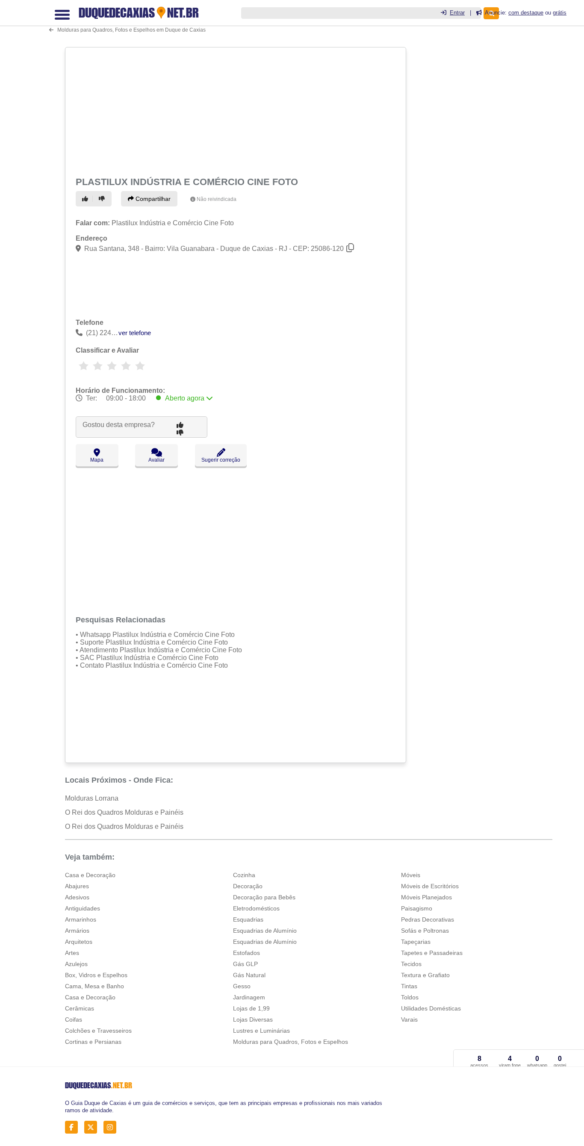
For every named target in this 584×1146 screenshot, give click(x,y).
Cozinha (244, 875)
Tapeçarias (416, 941)
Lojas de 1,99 (251, 1008)
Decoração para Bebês (264, 897)
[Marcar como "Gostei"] (86, 199)
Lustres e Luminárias (261, 1030)
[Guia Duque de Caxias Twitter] (93, 1127)
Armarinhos (80, 919)
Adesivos (77, 897)
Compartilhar (152, 198)
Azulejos (76, 963)
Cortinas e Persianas (93, 1041)
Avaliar (156, 460)
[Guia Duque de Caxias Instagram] (112, 1127)
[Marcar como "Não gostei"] (103, 199)
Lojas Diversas (253, 1019)
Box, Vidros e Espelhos (96, 975)
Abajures (77, 886)
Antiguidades (82, 908)
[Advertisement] (235, 110)
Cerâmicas (79, 1008)
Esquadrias (248, 919)
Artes (72, 952)
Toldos (410, 997)
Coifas (73, 1019)
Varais (409, 1019)
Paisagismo (416, 908)
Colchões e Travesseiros (98, 1030)
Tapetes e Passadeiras (432, 952)
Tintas (409, 986)
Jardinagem (249, 997)
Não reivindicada (216, 199)
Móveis (410, 875)
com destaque (525, 12)
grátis (559, 12)
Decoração (248, 886)
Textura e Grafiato (425, 975)
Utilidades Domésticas (431, 1008)
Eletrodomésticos (256, 908)
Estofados (246, 952)
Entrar (457, 12)
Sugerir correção (220, 460)
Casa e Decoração (90, 875)
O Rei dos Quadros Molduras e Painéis (124, 812)
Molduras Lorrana (91, 798)
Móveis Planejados (426, 897)
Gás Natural (249, 975)
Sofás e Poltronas (425, 930)
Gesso (242, 986)
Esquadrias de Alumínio (265, 930)
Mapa (96, 460)
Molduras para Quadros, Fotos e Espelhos (290, 1041)
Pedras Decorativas (427, 919)
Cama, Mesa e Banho (94, 986)
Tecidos (411, 963)
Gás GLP (245, 963)
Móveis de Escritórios (430, 886)
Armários (77, 930)
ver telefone (134, 332)
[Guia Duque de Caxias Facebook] (74, 1127)
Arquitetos (78, 941)
